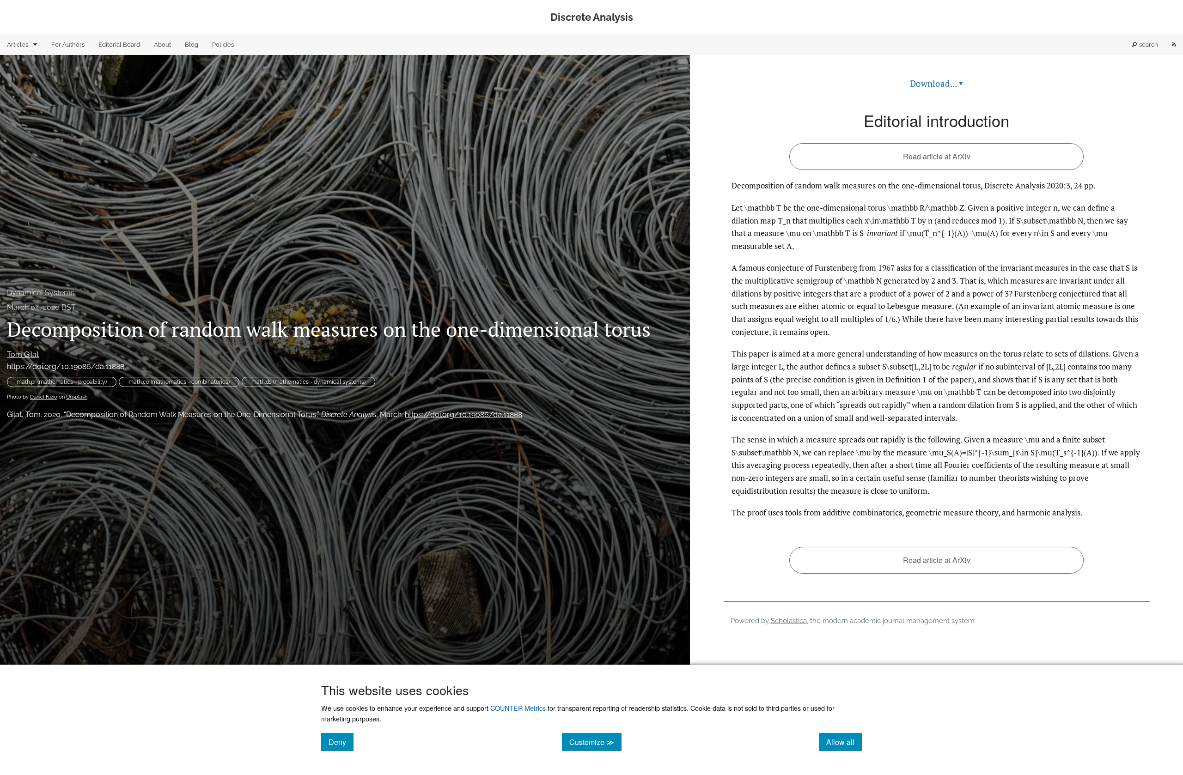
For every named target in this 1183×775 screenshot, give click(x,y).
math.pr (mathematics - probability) (62, 382)
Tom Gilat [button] (23, 354)
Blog (191, 44)
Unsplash (76, 397)
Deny (341, 741)
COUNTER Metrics (518, 708)
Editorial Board (119, 44)
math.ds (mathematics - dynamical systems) (308, 382)
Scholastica (789, 621)
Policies (223, 44)
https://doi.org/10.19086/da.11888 (65, 366)
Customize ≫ (595, 741)
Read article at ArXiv (936, 156)
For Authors (68, 44)
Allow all (844, 741)
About (162, 44)
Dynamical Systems (40, 292)
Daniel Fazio (43, 397)
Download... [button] (936, 83)
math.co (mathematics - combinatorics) (179, 382)
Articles (17, 44)
